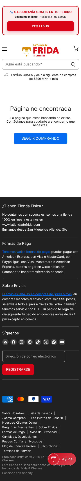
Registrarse (18, 369)
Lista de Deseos (40, 413)
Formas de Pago (13, 432)
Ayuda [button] (67, 459)
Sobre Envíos (48, 427)
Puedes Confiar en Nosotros (22, 441)
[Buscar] (73, 64)
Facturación (49, 446)
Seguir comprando (40, 138)
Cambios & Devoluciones (19, 436)
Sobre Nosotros (13, 413)
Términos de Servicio (17, 451)
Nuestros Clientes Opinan (20, 422)
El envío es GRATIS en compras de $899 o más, (37, 294)
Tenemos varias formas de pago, (26, 252)
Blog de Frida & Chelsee (19, 446)
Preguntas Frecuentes (18, 427)
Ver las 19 (40, 26)
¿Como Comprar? (14, 418)
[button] (61, 459)
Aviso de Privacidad (43, 432)
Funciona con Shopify (17, 473)
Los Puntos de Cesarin (47, 418)
